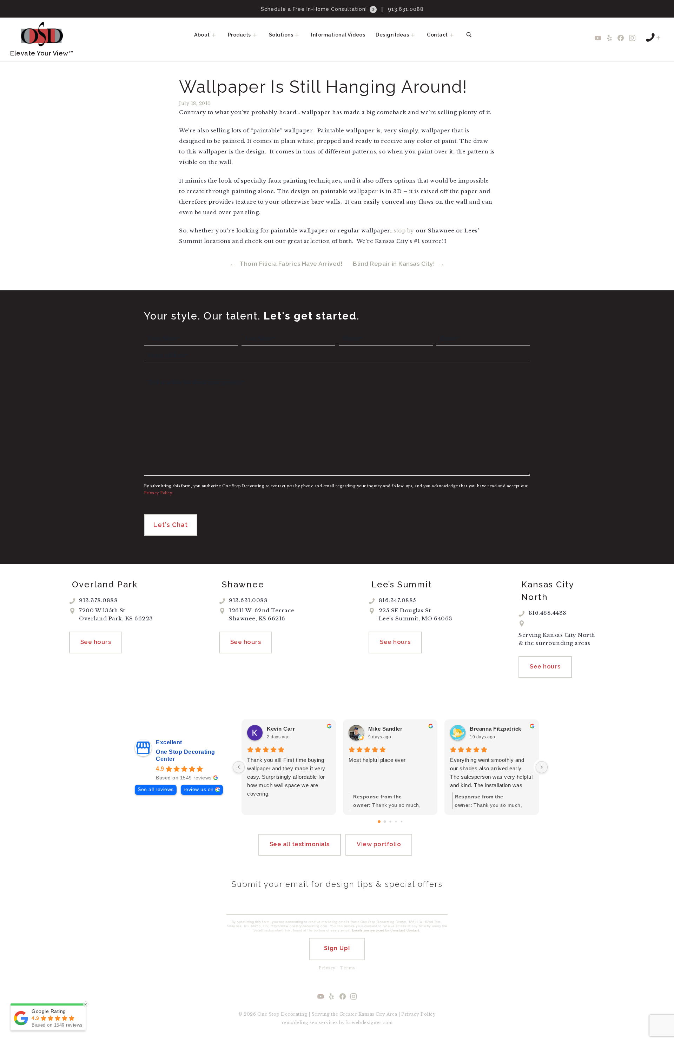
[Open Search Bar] (469, 35)
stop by (404, 230)
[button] (216, 35)
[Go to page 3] (395, 821)
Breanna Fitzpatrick (495, 729)
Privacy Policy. (158, 493)
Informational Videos (338, 35)
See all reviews (156, 789)
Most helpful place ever (377, 760)
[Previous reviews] (239, 767)
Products (239, 35)
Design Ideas (392, 35)
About (202, 35)
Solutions (281, 35)
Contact (437, 35)
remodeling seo (300, 1022)
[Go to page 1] (384, 821)
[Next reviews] (542, 767)
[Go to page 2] (390, 821)
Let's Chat (170, 524)
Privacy (327, 968)
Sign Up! (337, 948)
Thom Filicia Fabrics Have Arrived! (290, 263)
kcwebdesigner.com (369, 1022)
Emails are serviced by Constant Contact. (386, 930)
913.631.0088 (406, 9)
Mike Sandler (385, 729)
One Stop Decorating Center (185, 755)
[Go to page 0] (379, 821)
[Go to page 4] (401, 821)
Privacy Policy (418, 1014)
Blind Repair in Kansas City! (394, 263)
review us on (199, 789)
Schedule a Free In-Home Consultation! (315, 9)
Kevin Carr (281, 729)
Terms (347, 968)
